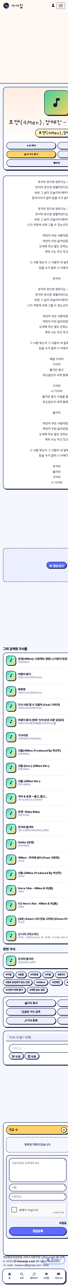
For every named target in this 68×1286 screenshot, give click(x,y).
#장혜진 (56, 982)
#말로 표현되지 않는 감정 (18, 982)
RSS (46, 1265)
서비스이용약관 (31, 1257)
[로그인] (53, 5)
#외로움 (34, 974)
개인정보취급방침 (12, 1257)
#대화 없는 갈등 (37, 989)
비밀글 (62, 1223)
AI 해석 (32, 145)
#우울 (48, 974)
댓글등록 (37, 1231)
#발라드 (61, 974)
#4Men (40, 982)
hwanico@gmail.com (28, 1265)
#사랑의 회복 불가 (14, 989)
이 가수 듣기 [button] (32, 154)
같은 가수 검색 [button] (32, 1012)
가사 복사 (32, 1003)
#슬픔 (21, 974)
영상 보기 (58, 566)
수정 (17, 1056)
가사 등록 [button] (32, 1020)
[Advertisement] (34, 47)
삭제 (33, 1056)
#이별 (8, 974)
